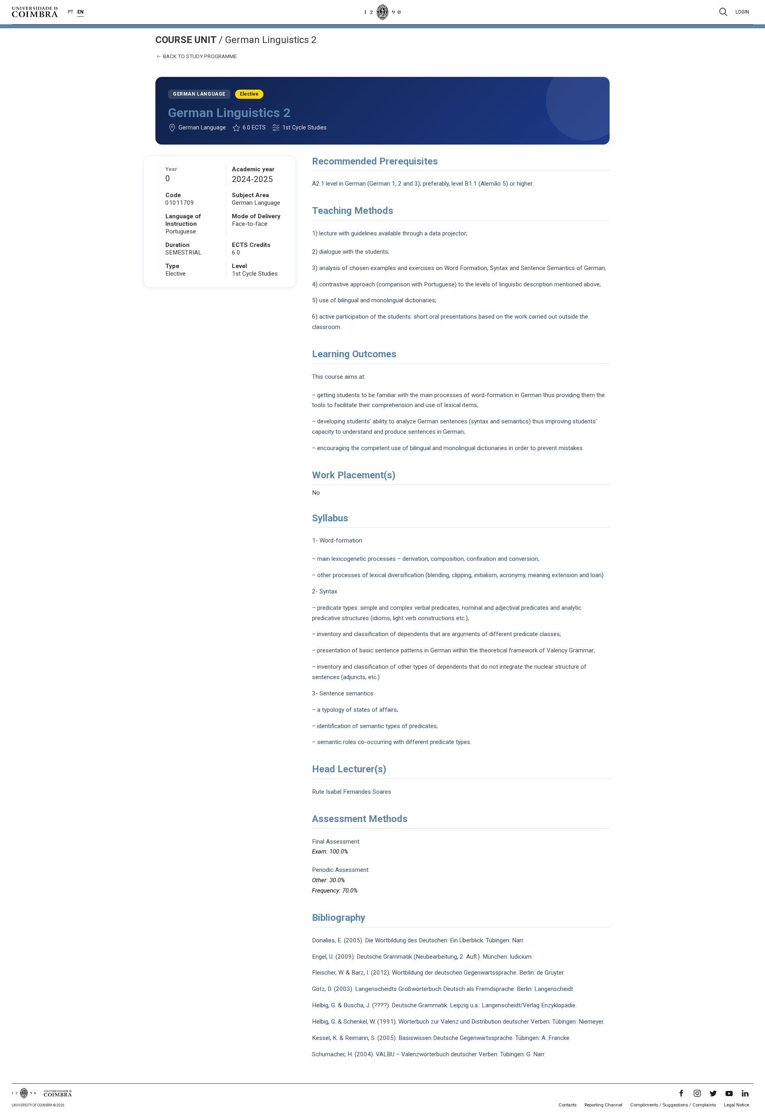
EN (80, 12)
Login (742, 12)
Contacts (568, 1105)
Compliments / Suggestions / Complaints (673, 1105)
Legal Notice (736, 1105)
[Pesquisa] (723, 12)
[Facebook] (681, 1093)
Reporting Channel (603, 1105)
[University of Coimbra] (35, 11)
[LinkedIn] (745, 1093)
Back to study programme (199, 56)
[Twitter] (713, 1093)
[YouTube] (729, 1093)
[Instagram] (697, 1093)
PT (70, 12)
